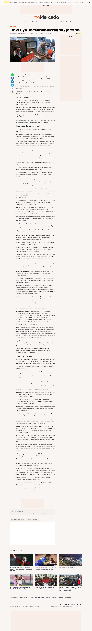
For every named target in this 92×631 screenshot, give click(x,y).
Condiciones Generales (56, 608)
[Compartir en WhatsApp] (12, 74)
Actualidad (32, 21)
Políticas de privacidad (68, 608)
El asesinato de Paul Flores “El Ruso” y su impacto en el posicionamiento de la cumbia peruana (21, 569)
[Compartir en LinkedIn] (12, 81)
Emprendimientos (40, 21)
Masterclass (73, 606)
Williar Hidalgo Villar (33, 519)
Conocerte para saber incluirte (67, 567)
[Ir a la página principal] (46, 17)
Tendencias (55, 21)
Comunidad (69, 21)
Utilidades (62, 21)
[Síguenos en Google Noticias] (12, 88)
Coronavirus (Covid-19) (18, 519)
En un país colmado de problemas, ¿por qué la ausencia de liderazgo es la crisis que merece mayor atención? (70, 589)
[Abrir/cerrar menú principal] (1, 2)
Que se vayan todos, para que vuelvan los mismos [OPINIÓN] (45, 588)
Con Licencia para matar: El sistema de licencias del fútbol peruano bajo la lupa (20, 588)
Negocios (49, 21)
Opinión (13, 26)
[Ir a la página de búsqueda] (90, 2)
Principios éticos (77, 608)
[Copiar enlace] (12, 92)
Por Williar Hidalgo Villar (15, 33)
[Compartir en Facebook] (12, 78)
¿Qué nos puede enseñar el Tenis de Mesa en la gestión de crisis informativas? (45, 568)
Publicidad (79, 606)
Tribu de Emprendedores (63, 606)
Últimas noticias (24, 21)
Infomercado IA (53, 606)
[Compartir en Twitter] (12, 85)
